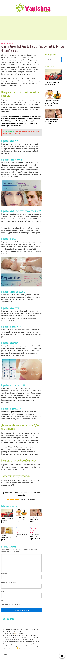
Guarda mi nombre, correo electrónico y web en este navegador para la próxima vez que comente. (21, 603)
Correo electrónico (9, 582)
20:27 (38, 629)
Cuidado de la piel (7, 43)
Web (2, 591)
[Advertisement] (13, 28)
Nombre (4, 573)
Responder (7, 654)
